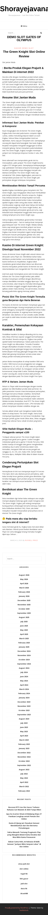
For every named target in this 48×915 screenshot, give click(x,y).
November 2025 (24, 605)
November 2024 (24, 655)
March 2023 (24, 740)
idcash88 (24, 893)
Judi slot (24, 883)
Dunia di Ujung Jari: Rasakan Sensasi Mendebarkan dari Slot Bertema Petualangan (24, 825)
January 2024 (24, 698)
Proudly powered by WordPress (17, 908)
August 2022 (24, 769)
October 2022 (24, 761)
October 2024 (24, 659)
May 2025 (24, 630)
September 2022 (24, 765)
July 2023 (24, 723)
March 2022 (24, 786)
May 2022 (24, 778)
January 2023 (24, 748)
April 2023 (24, 736)
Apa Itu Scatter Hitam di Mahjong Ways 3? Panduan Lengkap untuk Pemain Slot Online (24, 816)
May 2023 (24, 731)
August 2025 (24, 617)
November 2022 (24, 757)
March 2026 (24, 588)
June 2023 (24, 727)
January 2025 (24, 647)
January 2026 (24, 596)
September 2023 (24, 714)
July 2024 (24, 672)
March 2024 (24, 689)
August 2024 (24, 668)
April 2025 (24, 634)
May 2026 (24, 579)
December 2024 (24, 651)
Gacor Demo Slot (24, 48)
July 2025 (24, 621)
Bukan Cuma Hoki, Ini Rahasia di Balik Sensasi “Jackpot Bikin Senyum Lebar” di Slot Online (24, 844)
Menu (25, 26)
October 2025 (24, 609)
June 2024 (24, 676)
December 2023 (24, 702)
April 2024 (24, 685)
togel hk (24, 874)
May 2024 (24, 681)
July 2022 (24, 774)
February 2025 (24, 643)
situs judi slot (24, 864)
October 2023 (24, 710)
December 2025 (24, 600)
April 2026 (24, 583)
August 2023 (24, 719)
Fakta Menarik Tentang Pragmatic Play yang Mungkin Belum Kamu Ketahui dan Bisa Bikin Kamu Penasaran (24, 834)
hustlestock (24, 910)
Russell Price (31, 540)
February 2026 (24, 592)
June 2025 (24, 626)
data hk (24, 888)
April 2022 (24, 782)
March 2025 (24, 638)
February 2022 (24, 791)
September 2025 (24, 613)
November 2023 (24, 706)
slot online (24, 869)
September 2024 (24, 664)
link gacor (24, 879)
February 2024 (24, 693)
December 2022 (24, 752)
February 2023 (24, 744)
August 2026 (24, 575)
